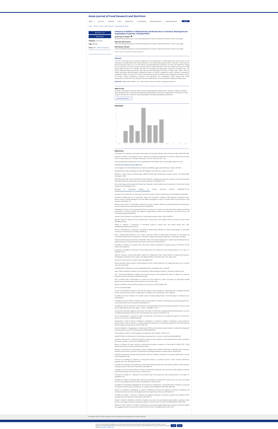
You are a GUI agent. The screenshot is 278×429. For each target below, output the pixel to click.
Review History (100, 36)
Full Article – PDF (100, 32)
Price (119, 21)
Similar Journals (171, 21)
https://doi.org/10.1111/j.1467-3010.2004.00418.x (135, 191)
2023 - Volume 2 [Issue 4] (106, 26)
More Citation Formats (123, 98)
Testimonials (141, 21)
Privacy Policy (103, 427)
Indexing (111, 21)
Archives (101, 21)
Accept (173, 425)
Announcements (156, 21)
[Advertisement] (139, 5)
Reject (179, 425)
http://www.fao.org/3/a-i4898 (130, 165)
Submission (129, 21)
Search (186, 21)
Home (90, 26)
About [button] (91, 21)
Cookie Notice (110, 427)
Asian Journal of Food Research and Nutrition (117, 16)
